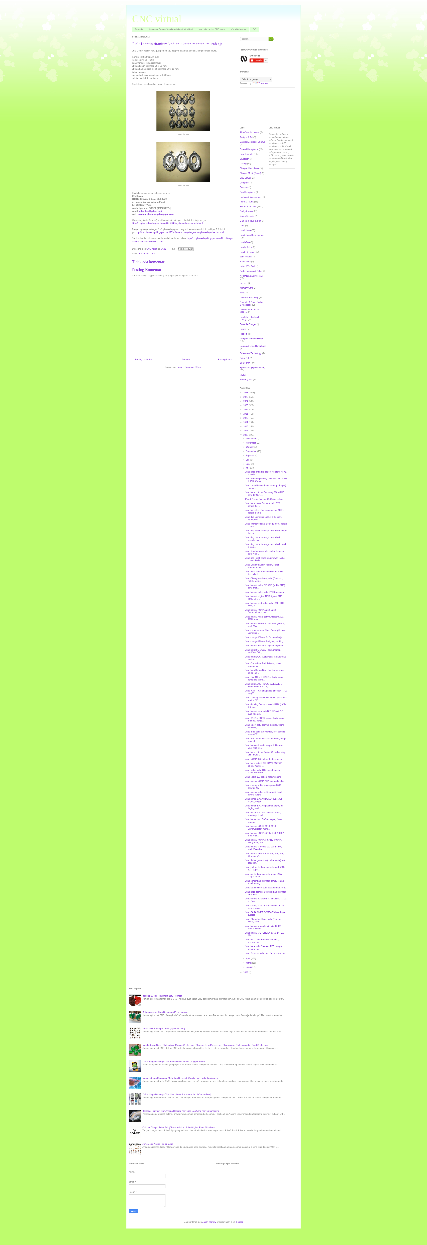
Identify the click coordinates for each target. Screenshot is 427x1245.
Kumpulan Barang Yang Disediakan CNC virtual (171, 29)
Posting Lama (225, 359)
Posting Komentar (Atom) (189, 367)
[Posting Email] (173, 249)
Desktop (244, 187)
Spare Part (245, 363)
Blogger (239, 1222)
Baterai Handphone (249, 149)
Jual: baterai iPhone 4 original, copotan (264, 645)
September (251, 451)
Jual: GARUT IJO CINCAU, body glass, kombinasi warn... (264, 678)
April (248, 958)
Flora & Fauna (247, 201)
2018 (246, 426)
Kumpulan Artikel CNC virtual (212, 29)
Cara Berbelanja (238, 29)
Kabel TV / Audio (248, 266)
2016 (246, 435)
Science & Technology (251, 353)
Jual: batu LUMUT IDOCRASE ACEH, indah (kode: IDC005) (263, 685)
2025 (246, 397)
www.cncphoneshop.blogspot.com (156, 214)
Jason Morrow (209, 1222)
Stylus (243, 375)
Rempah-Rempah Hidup (251, 338)
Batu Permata (246, 154)
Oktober (250, 447)
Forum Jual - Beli (147, 253)
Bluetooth (244, 159)
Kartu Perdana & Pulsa (251, 271)
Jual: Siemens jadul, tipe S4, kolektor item (265, 953)
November (251, 443)
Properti (243, 334)
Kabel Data (245, 261)
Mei (248, 468)
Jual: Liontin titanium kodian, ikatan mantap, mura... (262, 566)
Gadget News (246, 211)
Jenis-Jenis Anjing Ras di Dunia (157, 1144)
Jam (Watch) (246, 256)
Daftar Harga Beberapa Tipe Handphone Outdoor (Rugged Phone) (173, 1061)
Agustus (250, 455)
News (242, 292)
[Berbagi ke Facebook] (188, 249)
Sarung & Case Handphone (253, 346)
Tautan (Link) (246, 379)
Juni (248, 464)
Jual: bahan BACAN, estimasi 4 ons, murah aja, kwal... (263, 813)
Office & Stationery (249, 297)
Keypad (243, 283)
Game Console (247, 216)
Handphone (245, 230)
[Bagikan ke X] (185, 249)
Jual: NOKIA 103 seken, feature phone (263, 759)
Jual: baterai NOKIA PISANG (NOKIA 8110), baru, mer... (263, 841)
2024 (246, 401)
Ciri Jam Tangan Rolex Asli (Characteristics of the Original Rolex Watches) (178, 1127)
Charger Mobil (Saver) (250, 173)
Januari (250, 967)
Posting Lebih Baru (144, 359)
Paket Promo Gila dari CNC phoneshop (264, 499)
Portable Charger (248, 324)
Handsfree (245, 242)
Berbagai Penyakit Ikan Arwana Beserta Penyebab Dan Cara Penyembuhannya (180, 1111)
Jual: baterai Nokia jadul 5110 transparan (264, 592)
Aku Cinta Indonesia (249, 132)
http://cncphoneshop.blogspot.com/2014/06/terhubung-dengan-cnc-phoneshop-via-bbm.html (180, 232)
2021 (246, 414)
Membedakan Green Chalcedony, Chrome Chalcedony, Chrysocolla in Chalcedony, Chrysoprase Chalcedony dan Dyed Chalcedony (205, 1045)
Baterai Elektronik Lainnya (252, 142)
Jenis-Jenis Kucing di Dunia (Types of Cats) (163, 1028)
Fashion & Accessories (251, 197)
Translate (263, 83)
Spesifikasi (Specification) (252, 367)
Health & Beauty (248, 252)
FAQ (254, 29)
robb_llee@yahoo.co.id (151, 211)
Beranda (139, 29)
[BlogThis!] (182, 249)
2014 (246, 972)
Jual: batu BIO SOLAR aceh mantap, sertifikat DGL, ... (263, 651)
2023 (246, 405)
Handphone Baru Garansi (252, 235)
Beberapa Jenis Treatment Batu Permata (162, 996)
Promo (243, 329)
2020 (246, 418)
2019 (246, 422)
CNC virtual (156, 18)
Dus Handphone (247, 192)
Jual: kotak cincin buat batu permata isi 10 (265, 887)
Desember (251, 438)
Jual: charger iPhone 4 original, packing (264, 641)
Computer (244, 182)
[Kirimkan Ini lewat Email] (179, 249)
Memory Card (246, 288)
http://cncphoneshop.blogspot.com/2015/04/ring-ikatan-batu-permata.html (167, 223)
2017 (246, 430)
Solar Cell (244, 358)
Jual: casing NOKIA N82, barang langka (264, 781)
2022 (246, 409)
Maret (249, 963)
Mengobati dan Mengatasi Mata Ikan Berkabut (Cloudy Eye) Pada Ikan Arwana (180, 1078)
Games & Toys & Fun (250, 221)
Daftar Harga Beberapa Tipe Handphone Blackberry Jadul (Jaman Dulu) (176, 1094)
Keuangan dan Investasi (251, 276)
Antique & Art (246, 137)
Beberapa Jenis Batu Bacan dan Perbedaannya (165, 1012)
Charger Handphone (249, 168)
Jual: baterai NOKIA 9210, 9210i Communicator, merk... (260, 611)
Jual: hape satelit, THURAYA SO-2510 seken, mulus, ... (263, 764)
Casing (243, 163)
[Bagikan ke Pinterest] (192, 249)
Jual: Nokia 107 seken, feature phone (263, 777)
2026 (246, 392)
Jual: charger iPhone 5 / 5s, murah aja (263, 637)
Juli (248, 460)
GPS (242, 225)
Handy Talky (246, 247)
